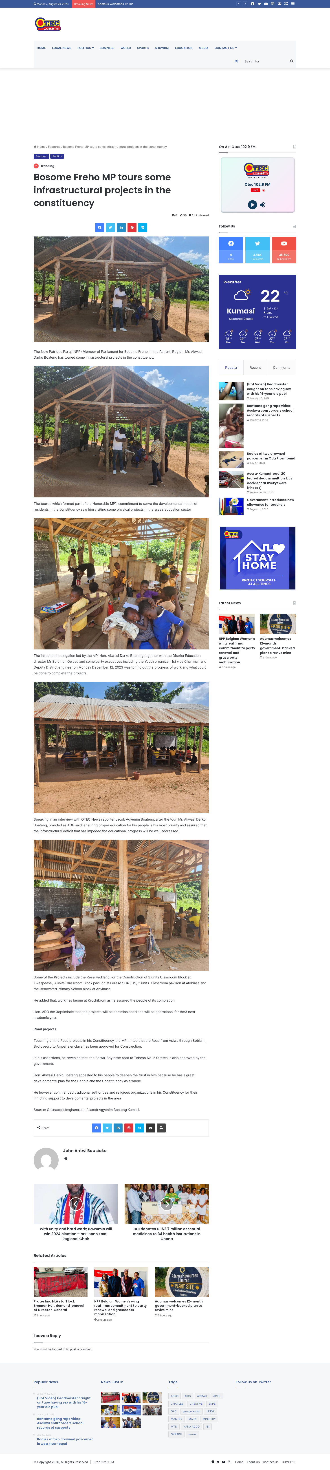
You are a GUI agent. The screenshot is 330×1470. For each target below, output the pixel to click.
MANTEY (176, 1419)
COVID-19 (288, 1462)
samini (192, 1434)
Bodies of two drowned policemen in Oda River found (271, 456)
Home (41, 48)
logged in (58, 1349)
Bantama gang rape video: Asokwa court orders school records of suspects (270, 410)
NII (207, 1426)
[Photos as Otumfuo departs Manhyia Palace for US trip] (131, 1422)
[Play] (252, 205)
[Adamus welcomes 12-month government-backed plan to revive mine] (182, 1282)
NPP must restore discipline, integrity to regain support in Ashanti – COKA (150, 4)
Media (203, 48)
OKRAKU (176, 1434)
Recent (255, 367)
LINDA (211, 1411)
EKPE (212, 1403)
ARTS (216, 1396)
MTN (174, 1426)
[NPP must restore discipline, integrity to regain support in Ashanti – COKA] (110, 1410)
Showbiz (162, 48)
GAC (174, 1411)
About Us (253, 1462)
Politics (84, 48)
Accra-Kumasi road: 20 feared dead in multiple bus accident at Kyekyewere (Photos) (269, 480)
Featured (54, 146)
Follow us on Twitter (253, 1382)
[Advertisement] (165, 106)
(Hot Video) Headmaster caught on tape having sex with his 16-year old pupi (269, 389)
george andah (191, 1411)
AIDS (188, 1396)
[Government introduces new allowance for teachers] (231, 506)
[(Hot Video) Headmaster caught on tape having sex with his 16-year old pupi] (231, 391)
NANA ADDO (191, 1426)
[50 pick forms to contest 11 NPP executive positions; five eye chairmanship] (131, 1410)
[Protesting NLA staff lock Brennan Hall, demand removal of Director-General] (61, 1282)
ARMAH (202, 1396)
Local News (61, 48)
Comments (281, 367)
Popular (231, 367)
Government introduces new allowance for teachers (270, 502)
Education (184, 48)
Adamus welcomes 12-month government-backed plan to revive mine (179, 1305)
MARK (192, 1419)
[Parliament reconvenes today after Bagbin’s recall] (110, 1422)
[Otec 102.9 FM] (75, 24)
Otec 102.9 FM (103, 1462)
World (126, 48)
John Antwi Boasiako (85, 1150)
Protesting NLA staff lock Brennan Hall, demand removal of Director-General (59, 1305)
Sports (143, 48)
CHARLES (177, 1403)
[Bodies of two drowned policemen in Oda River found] (231, 459)
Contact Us (224, 48)
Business (107, 48)
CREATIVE (196, 1403)
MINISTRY (209, 1419)
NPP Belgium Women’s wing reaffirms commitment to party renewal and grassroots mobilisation (120, 1307)
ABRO (174, 1396)
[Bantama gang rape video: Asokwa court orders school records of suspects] (231, 426)
